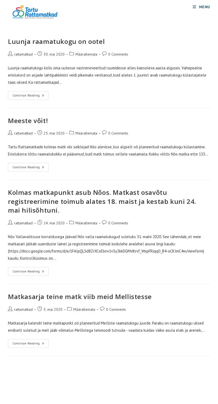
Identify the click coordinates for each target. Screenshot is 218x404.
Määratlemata (86, 54)
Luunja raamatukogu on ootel (56, 41)
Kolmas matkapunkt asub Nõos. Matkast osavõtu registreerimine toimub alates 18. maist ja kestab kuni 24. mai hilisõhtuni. (102, 201)
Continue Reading (30, 96)
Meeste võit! (28, 120)
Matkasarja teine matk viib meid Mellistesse (80, 296)
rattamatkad (23, 54)
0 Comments (118, 54)
